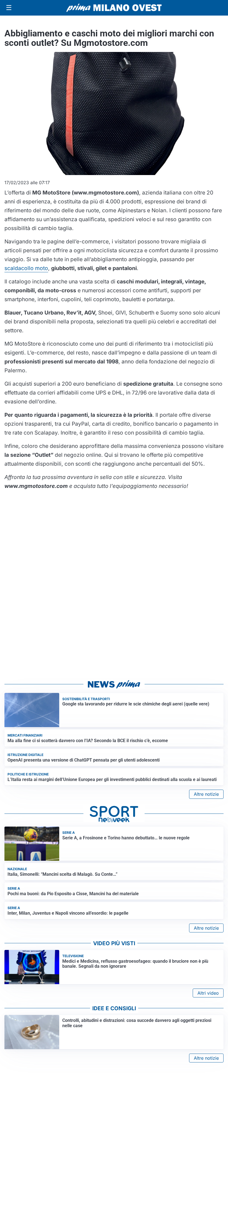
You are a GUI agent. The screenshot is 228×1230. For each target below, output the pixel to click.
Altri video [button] (208, 993)
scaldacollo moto (26, 268)
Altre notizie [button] (206, 794)
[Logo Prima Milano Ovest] (113, 8)
